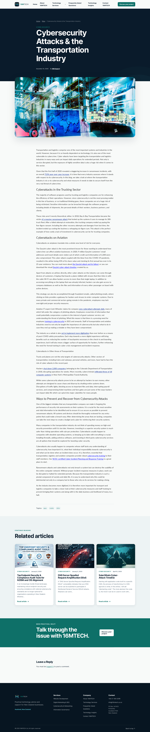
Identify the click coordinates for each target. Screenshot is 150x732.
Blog (43, 21)
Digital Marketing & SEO (61, 702)
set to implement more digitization (75, 333)
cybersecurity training (96, 456)
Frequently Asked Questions (75, 4)
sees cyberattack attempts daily (91, 309)
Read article (23, 601)
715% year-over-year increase (57, 174)
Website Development (60, 699)
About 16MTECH (43, 4)
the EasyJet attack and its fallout (85, 264)
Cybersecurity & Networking (62, 706)
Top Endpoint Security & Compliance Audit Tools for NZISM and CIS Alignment (30, 577)
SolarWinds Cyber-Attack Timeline (108, 576)
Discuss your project (126, 4)
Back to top (130, 728)
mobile (52, 508)
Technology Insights (92, 4)
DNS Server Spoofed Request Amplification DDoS (72, 576)
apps (45, 508)
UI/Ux (58, 508)
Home (35, 4)
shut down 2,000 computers (54, 369)
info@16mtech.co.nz (115, 702)
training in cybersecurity (54, 321)
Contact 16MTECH (106, 4)
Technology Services (56, 4)
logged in (50, 666)
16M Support (56, 68)
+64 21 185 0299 (114, 699)
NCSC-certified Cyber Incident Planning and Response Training (78, 459)
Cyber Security (43, 27)
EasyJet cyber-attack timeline (65, 267)
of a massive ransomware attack (55, 219)
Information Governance (61, 710)
